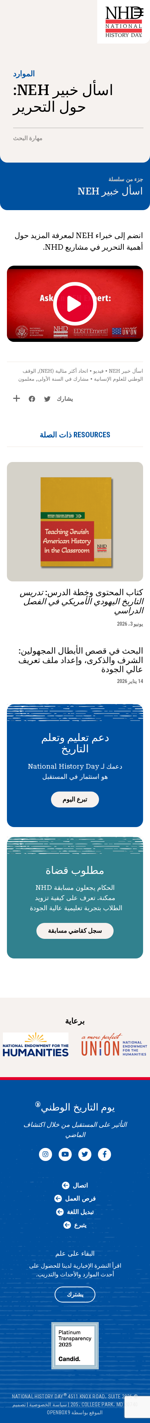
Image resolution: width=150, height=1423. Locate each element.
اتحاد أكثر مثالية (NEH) (63, 371)
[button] (138, 12)
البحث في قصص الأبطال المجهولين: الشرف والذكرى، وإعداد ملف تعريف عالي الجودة (80, 660)
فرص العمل (80, 1198)
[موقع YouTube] (65, 1154)
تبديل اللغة (80, 1211)
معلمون (26, 379)
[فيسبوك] (104, 1154)
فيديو (98, 371)
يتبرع (80, 1224)
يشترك (75, 1294)
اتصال (80, 1185)
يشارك (65, 398)
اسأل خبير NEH (110, 191)
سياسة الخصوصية (48, 1404)
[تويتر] (84, 1154)
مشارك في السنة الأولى (63, 379)
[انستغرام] (45, 1154)
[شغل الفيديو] (75, 304)
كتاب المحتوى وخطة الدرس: (81, 601)
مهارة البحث (28, 138)
